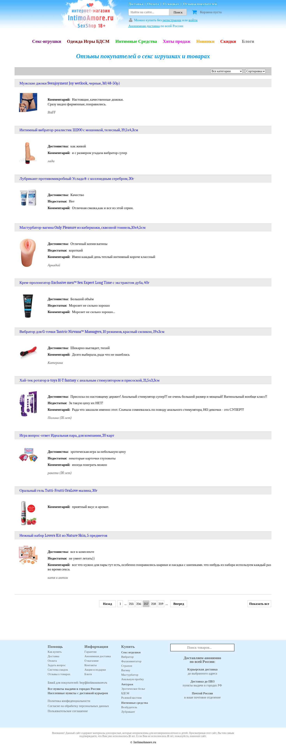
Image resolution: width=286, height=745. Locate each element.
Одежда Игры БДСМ (88, 41)
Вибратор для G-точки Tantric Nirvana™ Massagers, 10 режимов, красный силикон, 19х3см (91, 331)
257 (146, 604)
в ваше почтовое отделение (202, 695)
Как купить (55, 652)
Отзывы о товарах (59, 674)
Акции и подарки (95, 669)
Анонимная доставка (144, 26)
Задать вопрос (57, 665)
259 (161, 604)
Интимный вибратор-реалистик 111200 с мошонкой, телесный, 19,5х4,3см (78, 130)
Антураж (127, 684)
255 (131, 604)
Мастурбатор (129, 674)
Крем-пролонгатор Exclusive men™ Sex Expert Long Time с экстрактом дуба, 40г (84, 282)
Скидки (228, 41)
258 (153, 604)
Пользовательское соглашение (68, 711)
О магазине (91, 660)
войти (193, 20)
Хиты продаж (176, 41)
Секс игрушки (131, 652)
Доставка (135, 4)
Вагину (125, 670)
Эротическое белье (133, 688)
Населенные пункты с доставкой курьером (78, 693)
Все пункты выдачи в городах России (74, 689)
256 (138, 604)
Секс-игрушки (46, 41)
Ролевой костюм (131, 697)
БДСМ (125, 693)
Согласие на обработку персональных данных (78, 706)
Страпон (126, 666)
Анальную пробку (132, 679)
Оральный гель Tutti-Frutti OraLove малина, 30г (58, 490)
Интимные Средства (136, 41)
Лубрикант (128, 711)
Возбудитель (129, 707)
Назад (107, 604)
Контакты (90, 665)
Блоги (248, 41)
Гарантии (90, 652)
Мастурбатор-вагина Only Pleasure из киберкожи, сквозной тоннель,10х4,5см (82, 227)
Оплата (153, 4)
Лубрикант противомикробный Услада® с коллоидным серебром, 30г (76, 178)
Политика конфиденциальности (69, 701)
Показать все (259, 604)
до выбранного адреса (202, 671)
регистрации (171, 20)
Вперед (178, 604)
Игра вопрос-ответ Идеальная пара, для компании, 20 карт (66, 435)
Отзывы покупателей (200, 4)
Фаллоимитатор (131, 661)
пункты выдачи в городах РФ (202, 683)
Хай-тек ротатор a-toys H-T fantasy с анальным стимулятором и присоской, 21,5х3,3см (89, 380)
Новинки (205, 41)
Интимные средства (134, 703)
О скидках (171, 4)
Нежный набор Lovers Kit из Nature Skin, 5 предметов (63, 535)
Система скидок (58, 669)
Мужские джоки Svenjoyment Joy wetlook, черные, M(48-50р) (69, 83)
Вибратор (127, 657)
